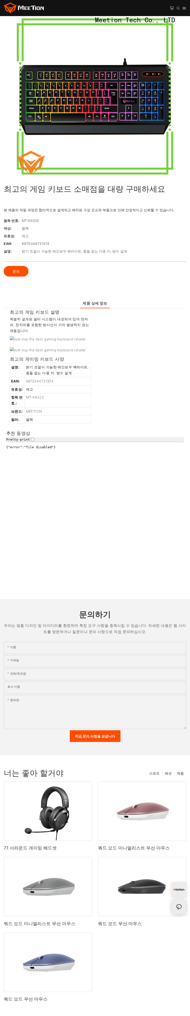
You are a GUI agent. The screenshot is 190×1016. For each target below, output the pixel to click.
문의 (16, 271)
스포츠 (154, 773)
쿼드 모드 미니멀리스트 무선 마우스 (134, 848)
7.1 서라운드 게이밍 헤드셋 (30, 848)
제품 (180, 773)
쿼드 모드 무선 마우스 (120, 923)
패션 (168, 773)
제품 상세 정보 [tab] (95, 303)
